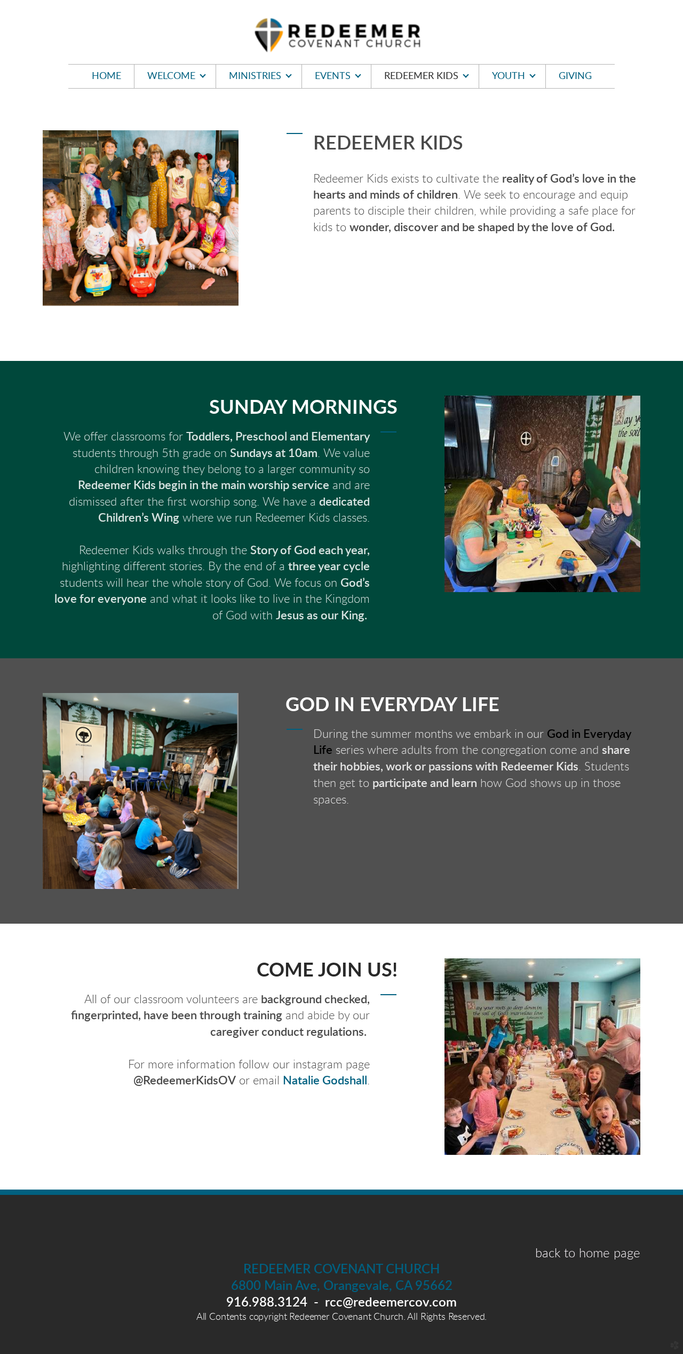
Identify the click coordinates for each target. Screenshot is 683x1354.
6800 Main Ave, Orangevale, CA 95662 (341, 1286)
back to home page (587, 1253)
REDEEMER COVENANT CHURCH (341, 1269)
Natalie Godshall (325, 1081)
